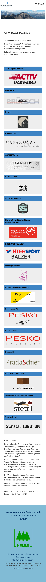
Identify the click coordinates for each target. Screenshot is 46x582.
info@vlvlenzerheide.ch (22, 560)
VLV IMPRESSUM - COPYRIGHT (23, 568)
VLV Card (24, 515)
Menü (40, 4)
